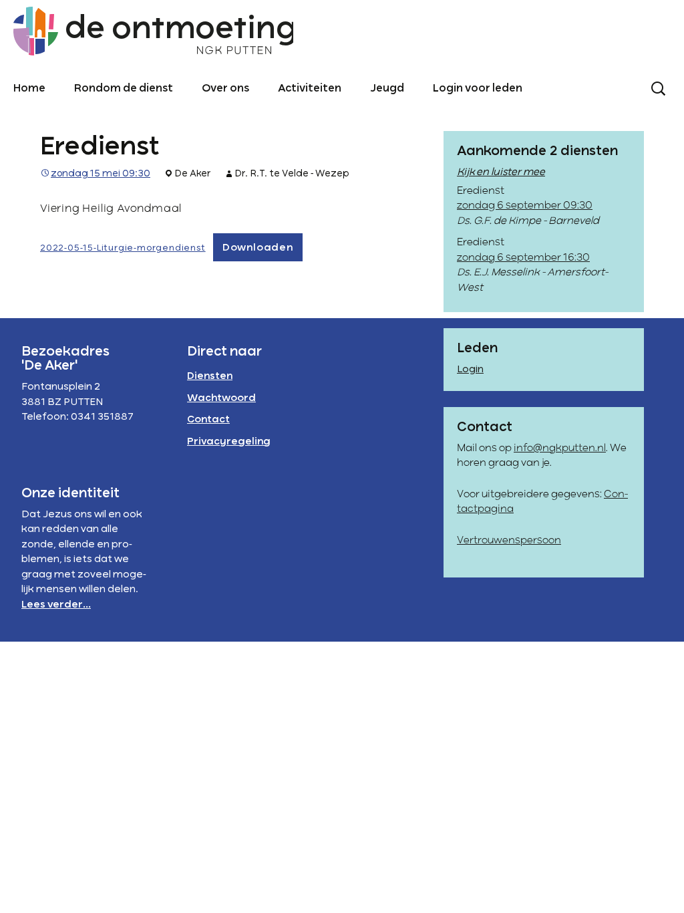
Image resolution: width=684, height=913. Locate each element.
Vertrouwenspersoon (509, 540)
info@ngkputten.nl (560, 448)
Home (29, 89)
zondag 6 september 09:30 (524, 206)
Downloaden (257, 248)
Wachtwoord (221, 398)
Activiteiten (309, 89)
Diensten (209, 376)
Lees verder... (56, 605)
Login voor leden (477, 89)
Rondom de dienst (123, 89)
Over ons (225, 89)
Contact (208, 419)
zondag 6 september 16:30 (523, 258)
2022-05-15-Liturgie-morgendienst (123, 248)
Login (470, 369)
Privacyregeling (229, 441)
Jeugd (387, 89)
